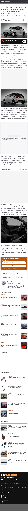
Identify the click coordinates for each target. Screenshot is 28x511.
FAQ (2, 496)
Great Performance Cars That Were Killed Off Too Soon (16, 412)
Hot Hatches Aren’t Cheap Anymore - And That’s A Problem (17, 404)
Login (2, 501)
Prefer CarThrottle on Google (12, 40)
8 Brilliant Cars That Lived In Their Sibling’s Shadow (9, 335)
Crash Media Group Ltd (8, 483)
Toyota (16, 51)
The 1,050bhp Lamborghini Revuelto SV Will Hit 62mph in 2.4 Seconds (17, 427)
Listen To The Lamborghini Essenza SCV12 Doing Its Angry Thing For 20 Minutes (21, 276)
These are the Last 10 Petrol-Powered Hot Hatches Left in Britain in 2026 (10, 296)
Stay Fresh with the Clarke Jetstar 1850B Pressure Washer (16, 436)
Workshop (10, 376)
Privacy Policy (23, 268)
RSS (2, 498)
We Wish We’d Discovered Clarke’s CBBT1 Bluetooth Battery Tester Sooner (16, 445)
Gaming (2, 313)
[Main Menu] (26, 1)
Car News (7, 5)
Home (2, 5)
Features (3, 294)
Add (24, 41)
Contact (2, 495)
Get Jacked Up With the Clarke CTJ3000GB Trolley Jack (15, 387)
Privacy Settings (4, 500)
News (2, 304)
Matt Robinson (4, 19)
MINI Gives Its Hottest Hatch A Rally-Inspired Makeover (9, 325)
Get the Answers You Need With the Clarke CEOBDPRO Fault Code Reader (17, 378)
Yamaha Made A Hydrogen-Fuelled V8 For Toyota (7, 276)
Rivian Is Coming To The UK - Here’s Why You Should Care (17, 395)
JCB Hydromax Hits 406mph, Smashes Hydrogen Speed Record (10, 306)
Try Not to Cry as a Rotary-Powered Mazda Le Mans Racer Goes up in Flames (9, 345)
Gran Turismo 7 (16, 61)
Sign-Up (2, 502)
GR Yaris (13, 116)
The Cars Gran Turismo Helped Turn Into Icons (9, 316)
